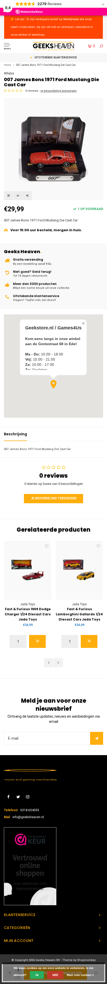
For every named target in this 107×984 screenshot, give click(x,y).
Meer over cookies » (80, 975)
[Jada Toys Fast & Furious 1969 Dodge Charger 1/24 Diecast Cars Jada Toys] (27, 570)
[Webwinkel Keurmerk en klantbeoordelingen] (30, 866)
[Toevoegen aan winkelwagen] (37, 641)
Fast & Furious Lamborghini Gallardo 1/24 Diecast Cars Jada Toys (79, 614)
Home (7, 65)
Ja (37, 975)
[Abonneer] (96, 738)
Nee (55, 975)
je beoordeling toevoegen (59, 90)
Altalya (9, 73)
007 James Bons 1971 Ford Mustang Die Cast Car (46, 65)
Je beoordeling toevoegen (53, 498)
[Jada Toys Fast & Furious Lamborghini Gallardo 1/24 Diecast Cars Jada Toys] (79, 570)
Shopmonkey (86, 960)
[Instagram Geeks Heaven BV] (27, 797)
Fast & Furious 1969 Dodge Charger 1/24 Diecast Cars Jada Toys (28, 614)
